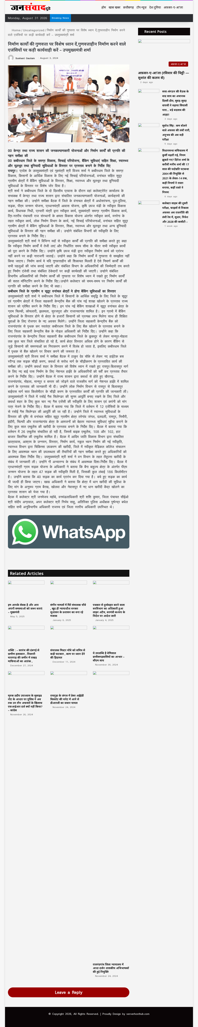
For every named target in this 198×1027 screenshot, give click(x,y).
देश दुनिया (155, 7)
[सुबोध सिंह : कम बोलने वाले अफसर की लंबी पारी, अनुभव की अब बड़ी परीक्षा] (148, 130)
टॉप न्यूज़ (142, 7)
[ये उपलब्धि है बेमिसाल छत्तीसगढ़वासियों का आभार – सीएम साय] (111, 637)
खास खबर (114, 7)
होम (104, 7)
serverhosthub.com (137, 1014)
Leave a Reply (68, 992)
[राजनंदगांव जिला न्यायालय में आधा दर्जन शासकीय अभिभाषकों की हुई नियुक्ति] (111, 816)
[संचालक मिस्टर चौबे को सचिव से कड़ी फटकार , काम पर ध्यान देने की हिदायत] (68, 636)
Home (15, 30)
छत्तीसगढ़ (128, 7)
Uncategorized (33, 30)
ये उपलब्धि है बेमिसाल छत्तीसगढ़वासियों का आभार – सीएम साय (109, 656)
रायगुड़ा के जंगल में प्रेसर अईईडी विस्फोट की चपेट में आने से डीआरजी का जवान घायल (67, 699)
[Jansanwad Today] (29, 7)
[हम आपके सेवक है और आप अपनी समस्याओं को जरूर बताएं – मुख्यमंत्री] (26, 591)
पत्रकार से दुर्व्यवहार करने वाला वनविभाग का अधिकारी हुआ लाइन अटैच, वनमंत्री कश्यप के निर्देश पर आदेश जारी (109, 610)
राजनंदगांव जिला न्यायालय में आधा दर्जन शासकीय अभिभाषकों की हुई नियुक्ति (111, 968)
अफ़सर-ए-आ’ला (173, 7)
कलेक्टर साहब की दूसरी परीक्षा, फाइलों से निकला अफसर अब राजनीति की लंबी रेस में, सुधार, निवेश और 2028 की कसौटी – (175, 212)
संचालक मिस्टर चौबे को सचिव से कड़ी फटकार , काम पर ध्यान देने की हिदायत (67, 653)
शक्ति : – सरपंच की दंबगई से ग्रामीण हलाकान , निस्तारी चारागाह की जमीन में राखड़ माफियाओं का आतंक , (23, 655)
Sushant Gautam (25, 58)
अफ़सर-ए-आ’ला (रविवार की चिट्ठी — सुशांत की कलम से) (163, 75)
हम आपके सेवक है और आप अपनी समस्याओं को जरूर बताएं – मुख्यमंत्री (25, 608)
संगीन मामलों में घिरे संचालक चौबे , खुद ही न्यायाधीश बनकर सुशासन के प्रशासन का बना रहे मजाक (68, 610)
